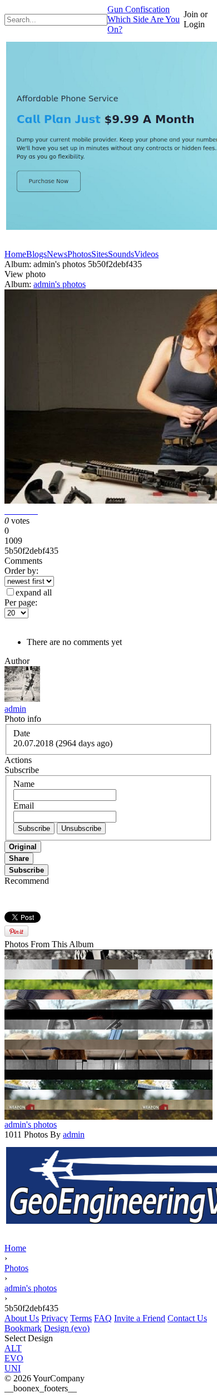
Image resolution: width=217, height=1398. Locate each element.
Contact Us (187, 1318)
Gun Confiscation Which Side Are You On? (143, 19)
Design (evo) (67, 1328)
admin (15, 708)
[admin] (22, 698)
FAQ (103, 1318)
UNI (12, 1368)
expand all (34, 592)
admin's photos (59, 284)
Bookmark (23, 1328)
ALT (13, 1348)
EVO (13, 1358)
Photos (16, 1268)
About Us (21, 1318)
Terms (81, 1318)
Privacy (54, 1318)
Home (15, 1248)
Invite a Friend (139, 1318)
